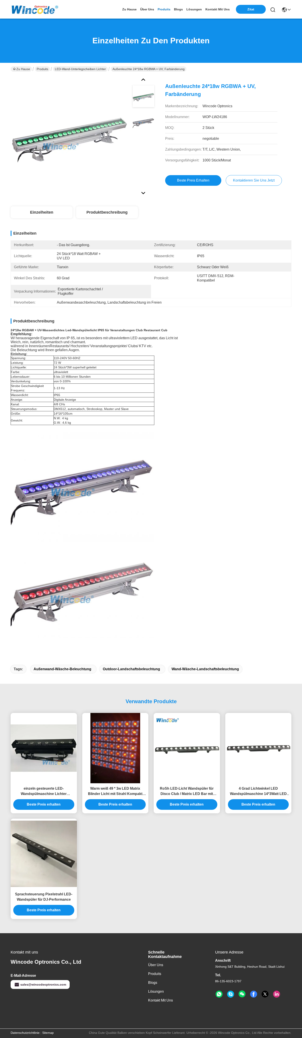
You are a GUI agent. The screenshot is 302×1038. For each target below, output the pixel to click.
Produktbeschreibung (107, 212)
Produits (42, 69)
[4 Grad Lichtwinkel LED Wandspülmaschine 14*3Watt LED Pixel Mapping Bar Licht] (258, 748)
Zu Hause (129, 9)
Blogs (152, 982)
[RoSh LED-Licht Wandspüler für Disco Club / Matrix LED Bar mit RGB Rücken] (187, 748)
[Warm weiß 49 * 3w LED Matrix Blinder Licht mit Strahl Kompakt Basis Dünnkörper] (115, 748)
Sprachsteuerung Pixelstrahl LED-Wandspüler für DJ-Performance (43, 896)
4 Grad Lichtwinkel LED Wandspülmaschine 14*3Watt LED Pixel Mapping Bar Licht (258, 792)
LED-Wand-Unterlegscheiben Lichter (80, 69)
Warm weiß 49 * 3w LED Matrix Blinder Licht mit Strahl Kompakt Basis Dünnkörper (115, 792)
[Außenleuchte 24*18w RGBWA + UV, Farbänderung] (69, 136)
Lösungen (156, 991)
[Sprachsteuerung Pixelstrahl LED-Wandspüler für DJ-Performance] (44, 854)
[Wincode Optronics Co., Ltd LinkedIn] (277, 994)
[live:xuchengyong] (231, 994)
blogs (178, 9)
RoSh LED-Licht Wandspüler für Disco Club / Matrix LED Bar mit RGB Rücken (187, 792)
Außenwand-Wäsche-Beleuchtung (62, 669)
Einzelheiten (41, 212)
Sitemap (48, 1032)
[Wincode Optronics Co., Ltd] (35, 9)
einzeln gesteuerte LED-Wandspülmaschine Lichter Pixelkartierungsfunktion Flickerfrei (43, 792)
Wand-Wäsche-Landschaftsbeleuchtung (205, 669)
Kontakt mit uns (160, 1000)
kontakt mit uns (217, 9)
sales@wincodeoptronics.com (43, 984)
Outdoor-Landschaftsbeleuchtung (131, 669)
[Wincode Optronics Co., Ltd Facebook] (254, 994)
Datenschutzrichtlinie (25, 1032)
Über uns (147, 9)
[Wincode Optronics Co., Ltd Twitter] (265, 994)
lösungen (194, 9)
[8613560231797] (219, 994)
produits (164, 9)
